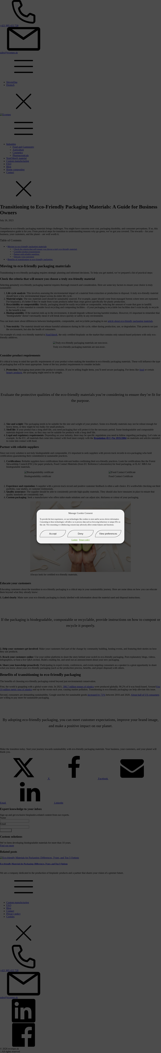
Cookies (74, 540)
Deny (80, 533)
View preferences (108, 533)
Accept (52, 533)
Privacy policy (84, 540)
